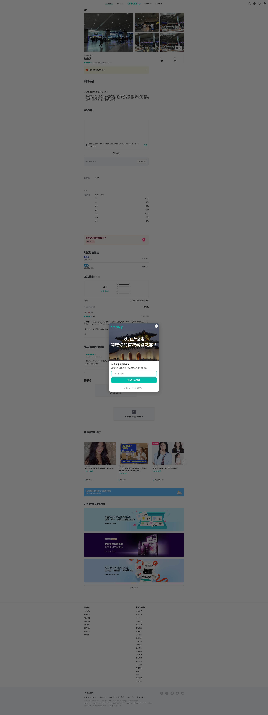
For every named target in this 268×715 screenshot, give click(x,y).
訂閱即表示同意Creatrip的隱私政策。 (134, 388)
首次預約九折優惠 (134, 380)
